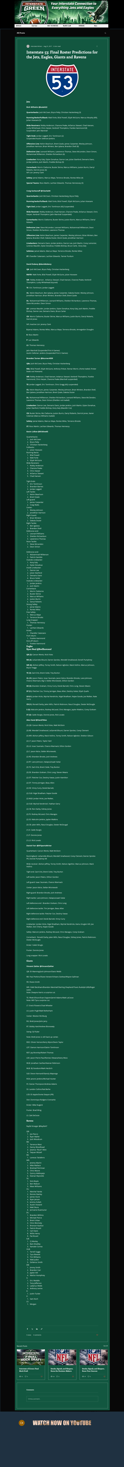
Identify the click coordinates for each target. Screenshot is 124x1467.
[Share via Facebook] (27, 1329)
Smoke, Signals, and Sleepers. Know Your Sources (93, 1369)
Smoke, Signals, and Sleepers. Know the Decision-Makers (62, 1369)
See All (105, 1346)
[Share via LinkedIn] (37, 1329)
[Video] (22, 1423)
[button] (54, 26)
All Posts (21, 33)
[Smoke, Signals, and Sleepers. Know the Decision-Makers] (62, 1357)
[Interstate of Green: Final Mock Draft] (31, 1357)
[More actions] (97, 46)
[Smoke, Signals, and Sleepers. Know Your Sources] (94, 1357)
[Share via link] (42, 1329)
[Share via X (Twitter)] (32, 1329)
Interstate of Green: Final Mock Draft (29, 1369)
